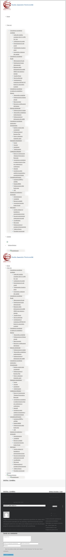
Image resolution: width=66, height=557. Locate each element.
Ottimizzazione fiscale (19, 61)
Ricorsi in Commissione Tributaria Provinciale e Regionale (19, 156)
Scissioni (16, 145)
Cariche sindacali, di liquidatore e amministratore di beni (19, 212)
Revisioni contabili (18, 201)
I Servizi (9, 25)
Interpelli (16, 168)
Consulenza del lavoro (15, 177)
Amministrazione (18, 197)
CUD (15, 190)
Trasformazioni (17, 149)
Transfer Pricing (17, 76)
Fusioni (15, 143)
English (17, 250)
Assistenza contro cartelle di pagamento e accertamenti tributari (19, 173)
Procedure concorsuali (19, 231)
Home (8, 16)
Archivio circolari (54, 497)
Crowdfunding (17, 220)
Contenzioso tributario (15, 151)
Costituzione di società (19, 41)
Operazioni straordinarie (16, 140)
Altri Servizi (12, 207)
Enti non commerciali (15, 108)
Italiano (14, 245)
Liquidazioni (16, 147)
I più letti (55, 506)
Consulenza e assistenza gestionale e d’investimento (16, 123)
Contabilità (16, 199)
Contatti (9, 236)
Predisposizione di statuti (20, 110)
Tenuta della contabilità (19, 95)
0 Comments (26, 502)
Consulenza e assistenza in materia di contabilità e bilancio (16, 91)
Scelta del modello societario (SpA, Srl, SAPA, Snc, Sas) (20, 37)
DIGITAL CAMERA (8, 495)
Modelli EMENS (17, 184)
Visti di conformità (18, 78)
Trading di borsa (17, 229)
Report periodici (17, 102)
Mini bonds (16, 222)
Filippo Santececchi (9, 502)
